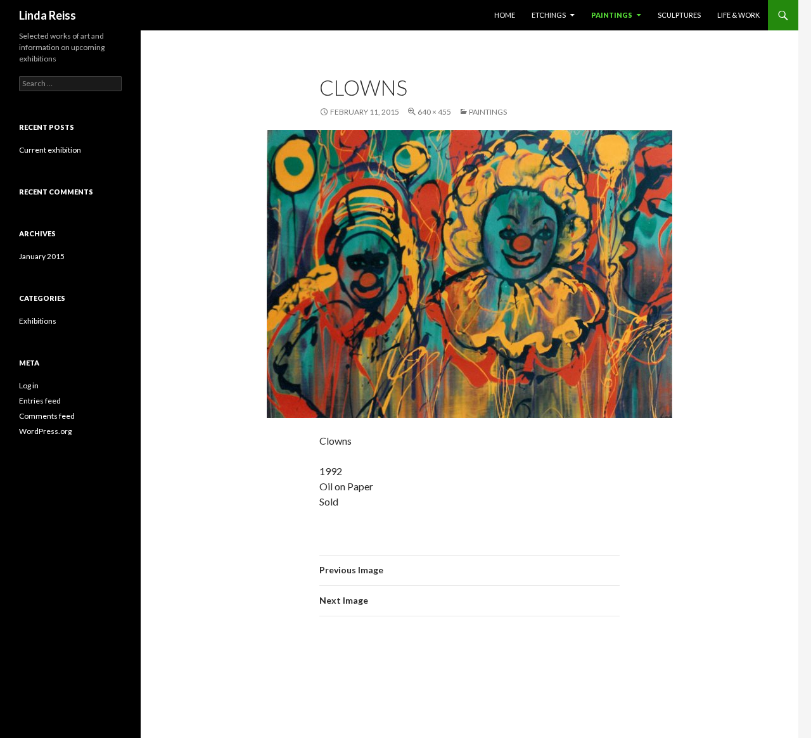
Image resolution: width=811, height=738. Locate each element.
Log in (29, 385)
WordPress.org (45, 431)
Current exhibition (50, 150)
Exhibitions (37, 321)
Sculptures (679, 15)
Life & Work (738, 15)
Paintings (611, 15)
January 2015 (42, 256)
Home (504, 15)
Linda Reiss (47, 15)
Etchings (549, 15)
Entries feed (40, 400)
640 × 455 (434, 112)
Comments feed (47, 416)
